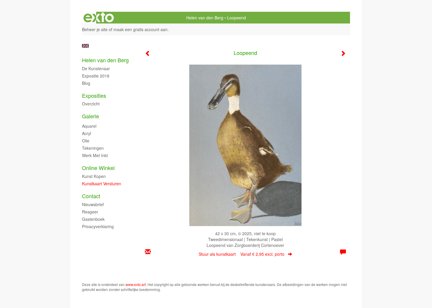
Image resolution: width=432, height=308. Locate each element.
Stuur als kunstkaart (241, 254)
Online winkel (98, 167)
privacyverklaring (98, 226)
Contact (91, 196)
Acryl (86, 133)
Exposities (94, 95)
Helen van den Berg (204, 18)
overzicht (91, 104)
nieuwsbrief (93, 204)
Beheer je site (95, 29)
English (85, 46)
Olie (85, 141)
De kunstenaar (96, 68)
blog (86, 83)
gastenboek (93, 219)
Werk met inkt (95, 155)
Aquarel (89, 126)
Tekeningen (93, 148)
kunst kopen (94, 176)
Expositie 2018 (95, 76)
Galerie (90, 116)
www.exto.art (135, 284)
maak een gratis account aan (140, 29)
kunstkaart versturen (101, 183)
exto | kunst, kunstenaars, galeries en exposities (98, 17)
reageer (90, 212)
